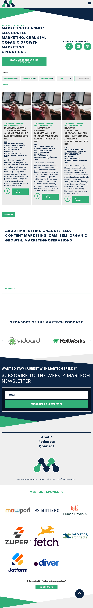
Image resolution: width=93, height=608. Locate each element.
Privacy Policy (69, 479)
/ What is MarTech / (54, 479)
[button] (3, 341)
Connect (46, 446)
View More (8, 214)
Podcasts (46, 441)
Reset (5, 85)
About (46, 437)
